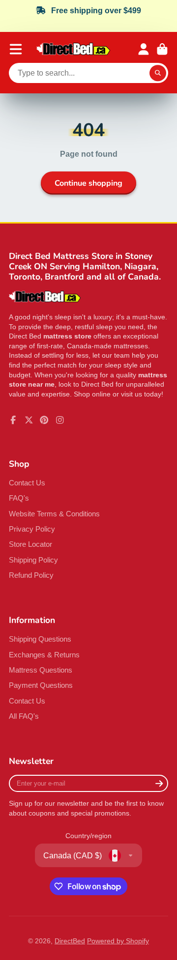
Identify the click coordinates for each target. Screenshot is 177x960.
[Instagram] (60, 420)
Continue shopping (88, 183)
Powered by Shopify (118, 941)
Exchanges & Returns (44, 654)
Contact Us (27, 483)
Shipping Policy (33, 560)
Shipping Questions (40, 639)
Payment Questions (41, 685)
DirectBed (70, 941)
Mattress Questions (40, 670)
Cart (162, 49)
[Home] (73, 49)
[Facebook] (13, 420)
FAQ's (19, 498)
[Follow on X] (29, 420)
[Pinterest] (44, 420)
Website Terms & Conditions (54, 513)
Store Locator (30, 544)
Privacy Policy (32, 529)
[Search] (157, 73)
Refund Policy (31, 575)
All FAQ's (24, 716)
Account (143, 49)
